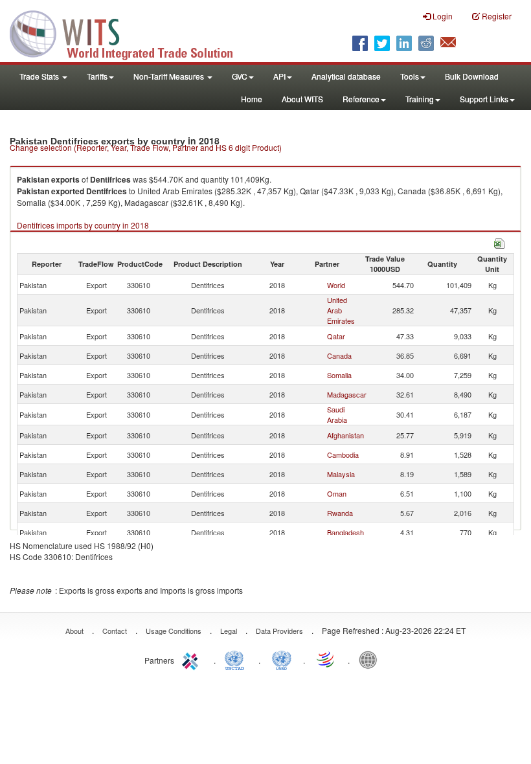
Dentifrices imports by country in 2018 (83, 224)
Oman (336, 493)
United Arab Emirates (341, 310)
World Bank (371, 659)
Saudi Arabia (337, 414)
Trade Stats (40, 76)
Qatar (336, 336)
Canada (339, 355)
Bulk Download (472, 76)
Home (251, 98)
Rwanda (340, 513)
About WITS (302, 98)
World (336, 285)
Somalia (339, 375)
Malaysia (341, 474)
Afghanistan (345, 435)
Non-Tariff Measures (169, 76)
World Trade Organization (326, 659)
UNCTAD (237, 659)
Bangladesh (345, 532)
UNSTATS (282, 659)
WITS (129, 32)
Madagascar (347, 394)
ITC (192, 659)
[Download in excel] (499, 241)
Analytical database (346, 76)
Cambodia (343, 454)
